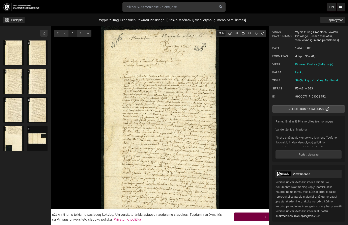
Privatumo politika (127, 219)
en (331, 7)
